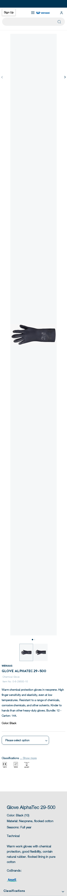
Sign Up (9, 12)
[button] (65, 77)
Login (61, 12)
